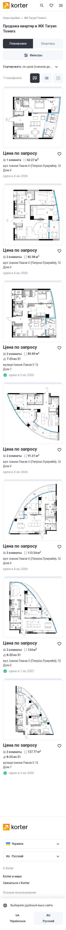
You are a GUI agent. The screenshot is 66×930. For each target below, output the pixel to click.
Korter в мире (12, 876)
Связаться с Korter (16, 883)
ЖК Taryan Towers (35, 17)
